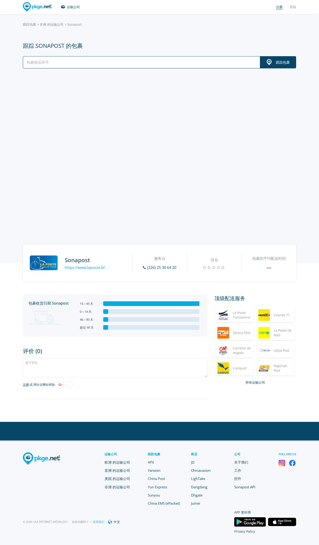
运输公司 (73, 7)
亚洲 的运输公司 (117, 470)
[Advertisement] (159, 112)
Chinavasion (201, 470)
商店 (194, 454)
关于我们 (241, 462)
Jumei (195, 503)
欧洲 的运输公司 (117, 462)
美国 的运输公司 (117, 478)
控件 (237, 478)
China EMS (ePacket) (164, 503)
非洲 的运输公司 (52, 24)
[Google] (60, 384)
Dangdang (199, 487)
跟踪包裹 (29, 24)
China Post (156, 478)
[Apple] (69, 384)
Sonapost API (244, 487)
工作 (237, 470)
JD (193, 462)
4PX (151, 462)
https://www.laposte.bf (85, 267)
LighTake (198, 478)
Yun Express (157, 487)
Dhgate (196, 495)
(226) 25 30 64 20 (161, 267)
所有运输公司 (255, 382)
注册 (26, 384)
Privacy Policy (244, 531)
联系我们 (98, 522)
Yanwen (154, 470)
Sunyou (154, 495)
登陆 (293, 7)
